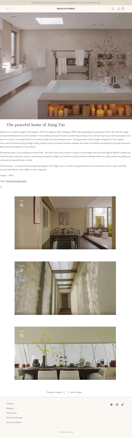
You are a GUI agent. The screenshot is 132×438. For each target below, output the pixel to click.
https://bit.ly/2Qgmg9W (16, 181)
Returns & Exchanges (14, 417)
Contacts (9, 403)
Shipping (9, 408)
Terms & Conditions (13, 422)
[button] (8, 9)
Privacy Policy (11, 413)
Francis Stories (68, 432)
